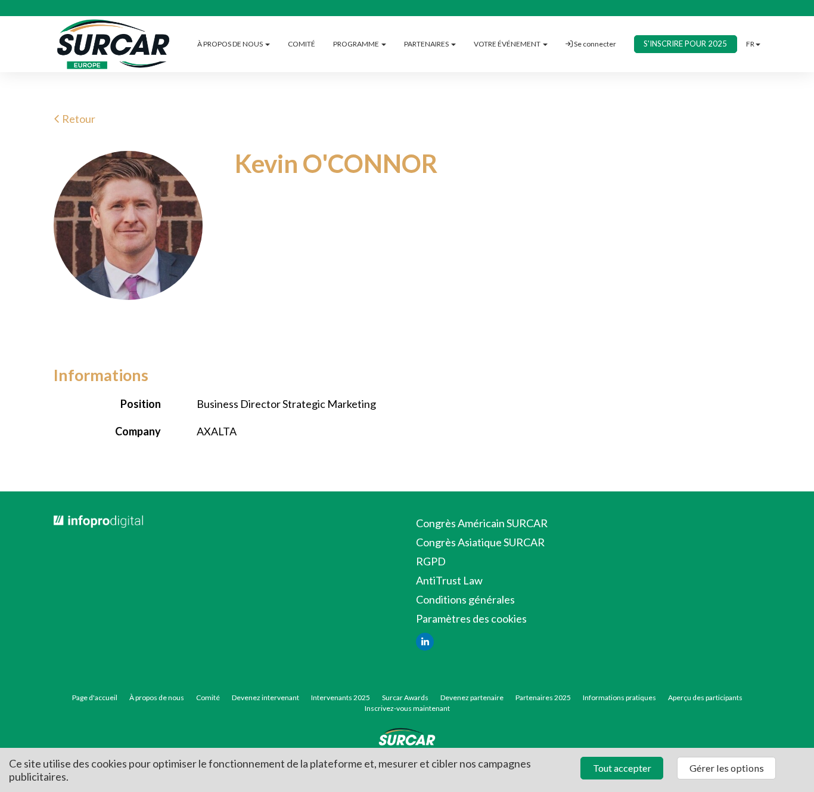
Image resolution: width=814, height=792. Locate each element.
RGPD (431, 561)
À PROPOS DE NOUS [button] (230, 43)
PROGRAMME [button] (356, 43)
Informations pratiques (619, 697)
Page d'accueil (94, 697)
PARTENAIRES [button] (427, 43)
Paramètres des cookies (471, 618)
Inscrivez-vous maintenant (407, 708)
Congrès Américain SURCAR (482, 523)
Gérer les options (726, 768)
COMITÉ (301, 43)
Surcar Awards (405, 697)
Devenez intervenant (265, 697)
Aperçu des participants (705, 697)
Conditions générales (465, 599)
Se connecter (594, 43)
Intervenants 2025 (340, 697)
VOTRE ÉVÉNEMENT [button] (508, 43)
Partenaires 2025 (543, 697)
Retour (77, 118)
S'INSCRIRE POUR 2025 (685, 43)
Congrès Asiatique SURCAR (480, 542)
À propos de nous (156, 697)
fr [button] (750, 43)
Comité (208, 697)
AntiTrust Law (449, 580)
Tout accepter (622, 768)
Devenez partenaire (472, 697)
